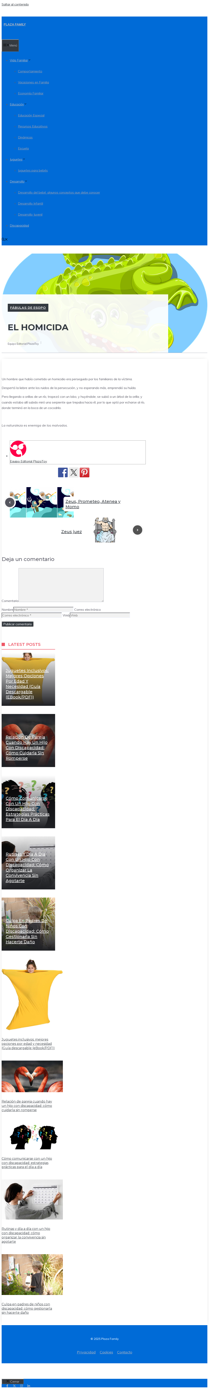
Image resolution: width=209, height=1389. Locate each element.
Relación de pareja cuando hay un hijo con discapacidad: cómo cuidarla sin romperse (27, 748)
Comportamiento (30, 71)
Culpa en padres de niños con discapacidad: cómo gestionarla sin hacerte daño (27, 931)
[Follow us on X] (14, 1385)
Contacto (124, 1352)
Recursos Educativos (33, 126)
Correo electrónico (87, 609)
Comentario (10, 601)
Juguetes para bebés (33, 170)
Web (66, 615)
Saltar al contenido (15, 4)
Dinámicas (25, 137)
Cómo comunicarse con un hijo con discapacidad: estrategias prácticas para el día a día (28, 809)
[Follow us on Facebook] (7, 1385)
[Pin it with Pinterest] (84, 472)
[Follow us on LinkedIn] (28, 1385)
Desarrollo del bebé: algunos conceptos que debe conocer (59, 192)
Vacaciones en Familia (33, 82)
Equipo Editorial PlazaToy (28, 461)
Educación (17, 104)
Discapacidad (19, 225)
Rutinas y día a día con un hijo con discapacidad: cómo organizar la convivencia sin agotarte (26, 1235)
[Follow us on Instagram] (21, 1385)
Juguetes (16, 159)
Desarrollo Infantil (30, 203)
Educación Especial (31, 115)
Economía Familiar (30, 93)
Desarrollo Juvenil (30, 214)
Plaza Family (15, 24)
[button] (5, 240)
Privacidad (86, 1352)
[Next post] (137, 530)
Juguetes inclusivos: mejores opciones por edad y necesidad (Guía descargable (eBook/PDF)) (28, 1044)
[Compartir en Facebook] (63, 472)
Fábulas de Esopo (28, 308)
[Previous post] (10, 502)
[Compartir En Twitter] (74, 472)
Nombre (7, 609)
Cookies (106, 1352)
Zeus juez (71, 531)
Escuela (23, 148)
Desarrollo (17, 181)
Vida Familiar (19, 60)
